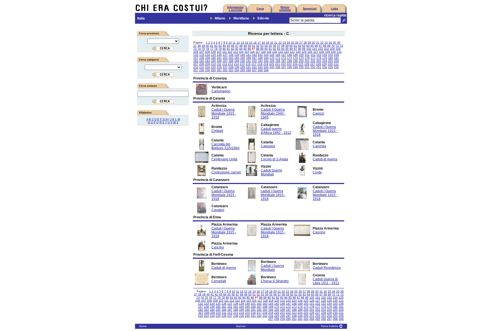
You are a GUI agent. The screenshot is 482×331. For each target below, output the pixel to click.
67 (320, 45)
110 (219, 51)
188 (230, 60)
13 (242, 42)
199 (295, 60)
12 (238, 42)
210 (213, 64)
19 (267, 42)
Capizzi (318, 113)
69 (329, 45)
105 (338, 48)
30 (313, 42)
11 (234, 42)
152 (312, 54)
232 (195, 67)
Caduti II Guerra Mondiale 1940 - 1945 (273, 113)
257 (195, 70)
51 (253, 45)
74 (199, 48)
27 (301, 42)
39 (203, 45)
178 (318, 57)
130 (333, 51)
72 (341, 45)
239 (236, 67)
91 (270, 48)
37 (195, 45)
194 (266, 60)
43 (220, 45)
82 (232, 48)
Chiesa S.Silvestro (275, 281)
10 (230, 42)
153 (318, 54)
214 (236, 64)
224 (295, 64)
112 (230, 51)
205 (330, 60)
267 (254, 70)
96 (291, 48)
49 (245, 45)
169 (266, 57)
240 (242, 67)
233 (201, 67)
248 (289, 67)
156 (336, 54)
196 (277, 60)
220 (271, 64)
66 (316, 45)
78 (216, 48)
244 (266, 67)
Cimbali (217, 131)
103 (326, 48)
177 (312, 57)
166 (248, 57)
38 (199, 45)
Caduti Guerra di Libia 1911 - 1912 (326, 281)
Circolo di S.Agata (274, 159)
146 (277, 54)
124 (298, 51)
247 (283, 67)
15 (250, 42)
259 (207, 70)
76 (207, 48)
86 (249, 48)
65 (312, 45)
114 (241, 51)
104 (332, 48)
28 (305, 42)
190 (242, 60)
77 (211, 48)
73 (195, 48)
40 (207, 45)
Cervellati (218, 281)
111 (224, 51)
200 (301, 60)
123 (292, 51)
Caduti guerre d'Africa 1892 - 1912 (276, 131)
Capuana (268, 146)
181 (336, 57)
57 (278, 45)
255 (330, 67)
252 (312, 67)
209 (207, 64)
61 (295, 45)
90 (266, 48)
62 (299, 45)
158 (201, 57)
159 (207, 57)
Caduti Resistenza (327, 268)
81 (228, 48)
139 (236, 54)
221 (277, 64)
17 (259, 42)
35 (334, 42)
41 (211, 45)
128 (321, 51)
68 (324, 45)
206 (336, 60)
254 (324, 67)
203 (318, 60)
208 (201, 64)
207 (195, 64)
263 (230, 70)
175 (301, 57)
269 (266, 70)
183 (201, 60)
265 (242, 70)
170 (271, 57)
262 (225, 70)
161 (219, 57)
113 (235, 51)
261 (219, 70)
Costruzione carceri (226, 172)
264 (236, 70)
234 (207, 67)
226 (306, 64)
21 (276, 42)
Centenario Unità (224, 159)
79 (220, 48)
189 (236, 60)
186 (219, 60)
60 (291, 45)
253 (318, 67)
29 (309, 42)
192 (254, 60)
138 (230, 54)
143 (260, 54)
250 (301, 67)
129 (327, 51)
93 (278, 48)
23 (284, 42)
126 (309, 51)
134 (207, 54)
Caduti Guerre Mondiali (271, 172)
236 (219, 67)
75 (203, 48)
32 (322, 42)
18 (263, 42)
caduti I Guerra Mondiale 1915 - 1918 (273, 195)
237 (225, 67)
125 (304, 51)
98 (299, 48)
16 (255, 42)
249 (295, 67)
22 (280, 42)
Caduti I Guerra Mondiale (272, 268)
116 (252, 51)
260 (213, 70)
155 (330, 54)
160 (213, 57)
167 (254, 57)
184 (207, 60)
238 (230, 67)
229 (324, 64)
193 (260, 60)
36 (338, 42)
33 (326, 42)
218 (259, 64)
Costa (317, 172)
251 (307, 67)
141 (248, 54)
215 (242, 64)
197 (283, 60)
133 (201, 54)
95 (287, 48)
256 (336, 67)
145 (271, 54)
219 (265, 64)
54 (266, 45)
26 (296, 42)
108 (207, 51)
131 (339, 51)
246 (277, 67)
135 (213, 54)
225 (300, 64)
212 (224, 64)
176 (307, 57)
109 (213, 51)
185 (213, 60)
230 (330, 64)
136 (219, 54)
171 (277, 57)
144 (266, 54)
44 (224, 45)
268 (260, 70)
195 (271, 60)
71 (337, 45)
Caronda (319, 146)
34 (330, 42)
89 (262, 48)
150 (301, 54)
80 (224, 48)
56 (274, 45)
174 (295, 57)
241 (248, 67)
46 (232, 45)
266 (248, 70)
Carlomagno (220, 91)
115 (246, 51)
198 (289, 60)
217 (254, 64)
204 (324, 60)
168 (260, 57)
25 (292, 42)
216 (248, 64)
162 (225, 57)
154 (324, 54)
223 (289, 64)
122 (286, 51)
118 (263, 51)
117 (258, 51)
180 (330, 57)
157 (195, 57)
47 (236, 45)
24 (288, 42)
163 (230, 57)
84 (241, 48)
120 (274, 51)
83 (236, 48)
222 (283, 64)
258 (201, 70)
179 (324, 57)
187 (225, 60)
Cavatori (217, 210)
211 (219, 64)
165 (242, 57)
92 (274, 48)
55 (270, 45)
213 (230, 64)
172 (283, 57)
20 (271, 42)
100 (308, 48)
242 (254, 67)
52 (257, 45)
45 (228, 45)
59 (287, 45)
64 (308, 45)
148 (289, 54)
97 (295, 48)
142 (254, 54)
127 (315, 51)
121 (280, 51)
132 (195, 54)
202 (312, 60)
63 (303, 45)
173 (289, 57)
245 (271, 67)
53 (262, 45)
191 (248, 60)
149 (295, 54)
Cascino (319, 232)
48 (241, 45)
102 (320, 48)
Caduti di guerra (325, 159)
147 (283, 54)
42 (216, 45)
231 (336, 64)
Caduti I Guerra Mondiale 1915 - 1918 (223, 113)
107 (201, 51)
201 (307, 60)
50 (249, 45)
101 (314, 48)
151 (307, 54)
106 (195, 51)
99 (303, 48)
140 (242, 54)
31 (317, 42)
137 (225, 54)
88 (257, 48)
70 (333, 45)
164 (236, 57)
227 (312, 64)
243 (260, 67)
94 (283, 48)
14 (246, 42)
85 (245, 48)
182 (195, 60)
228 (318, 64)
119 (269, 51)
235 (213, 67)
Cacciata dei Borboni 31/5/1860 (225, 146)
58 (283, 45)
